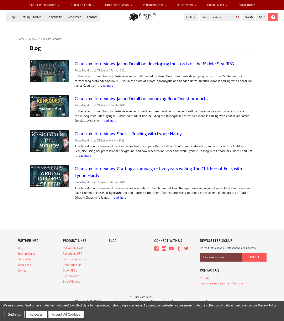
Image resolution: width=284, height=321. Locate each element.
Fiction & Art (216, 5)
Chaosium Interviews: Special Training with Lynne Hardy (128, 134)
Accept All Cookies (66, 314)
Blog (12, 17)
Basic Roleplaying (117, 5)
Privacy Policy (267, 305)
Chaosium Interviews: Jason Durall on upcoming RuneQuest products (141, 98)
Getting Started (31, 17)
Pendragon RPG (153, 5)
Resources (74, 17)
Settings (14, 314)
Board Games (247, 5)
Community (54, 17)
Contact (92, 17)
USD (189, 17)
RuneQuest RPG (81, 5)
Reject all (36, 314)
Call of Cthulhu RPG (43, 5)
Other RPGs (185, 5)
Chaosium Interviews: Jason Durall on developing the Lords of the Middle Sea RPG (154, 63)
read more (106, 85)
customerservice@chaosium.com (221, 283)
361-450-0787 (209, 278)
